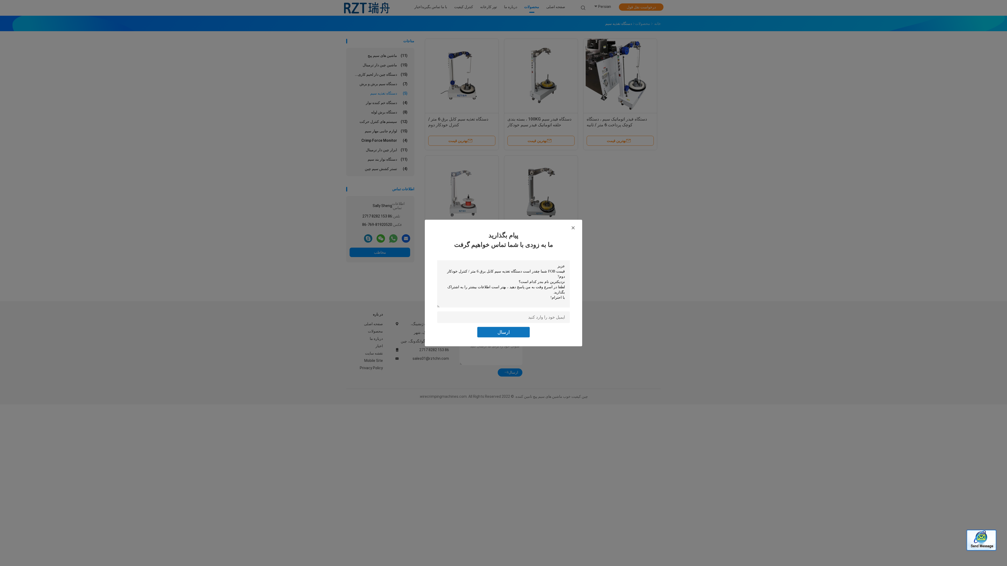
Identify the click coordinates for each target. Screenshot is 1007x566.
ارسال (503, 332)
